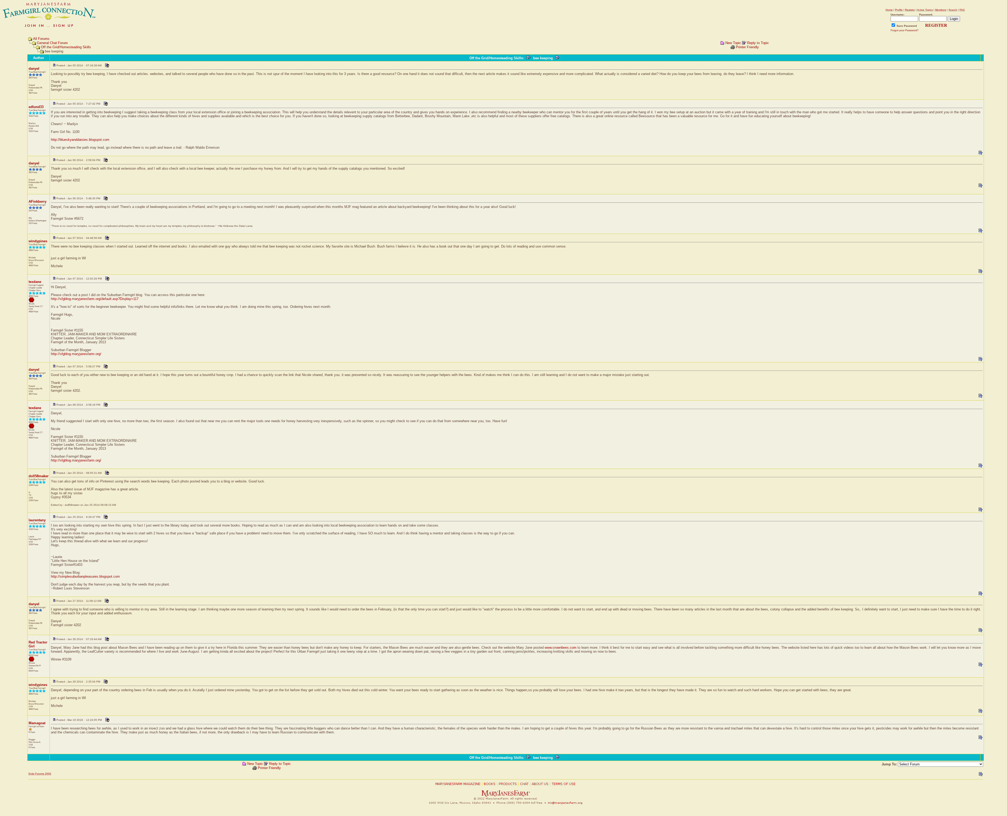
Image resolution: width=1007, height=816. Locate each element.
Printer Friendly (747, 47)
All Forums (41, 39)
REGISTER (936, 25)
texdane (35, 282)
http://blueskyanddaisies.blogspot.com (80, 140)
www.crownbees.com (560, 647)
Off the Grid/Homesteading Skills (66, 47)
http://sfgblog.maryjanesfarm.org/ (76, 354)
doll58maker (39, 476)
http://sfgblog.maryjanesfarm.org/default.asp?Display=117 (94, 299)
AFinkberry (37, 201)
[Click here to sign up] (49, 27)
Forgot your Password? (905, 30)
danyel (34, 69)
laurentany (37, 520)
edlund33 (36, 107)
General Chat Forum (52, 43)
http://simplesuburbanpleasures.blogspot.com (85, 576)
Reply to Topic (758, 43)
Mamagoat (37, 723)
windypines (38, 241)
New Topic (733, 43)
